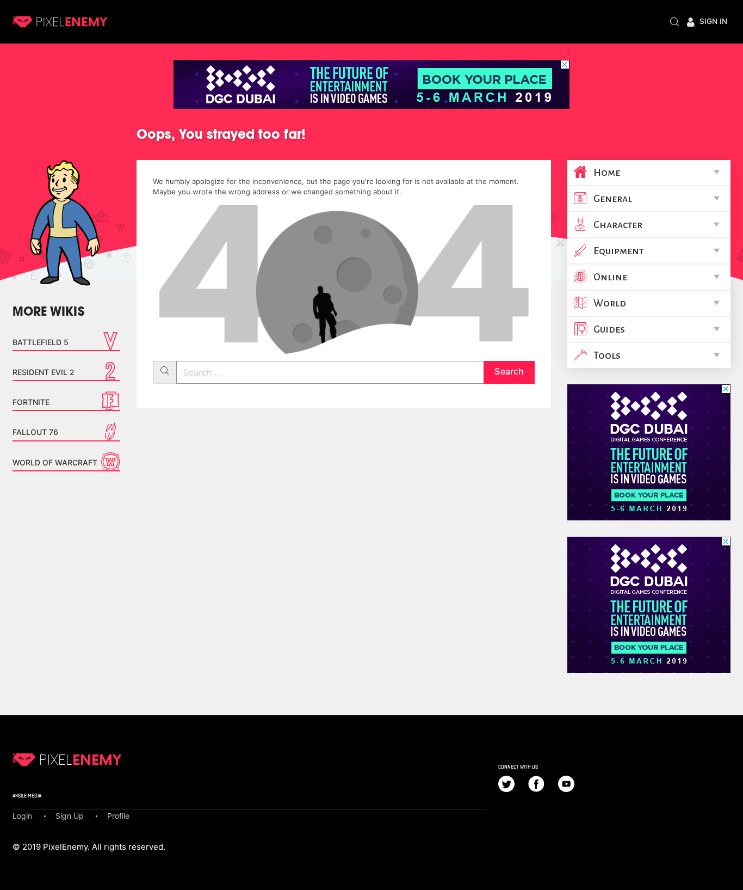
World (609, 303)
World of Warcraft (55, 462)
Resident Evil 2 (44, 372)
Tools (607, 355)
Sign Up (69, 815)
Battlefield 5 (41, 342)
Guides (609, 329)
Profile (118, 815)
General (612, 198)
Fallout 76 (35, 432)
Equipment (618, 250)
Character (617, 224)
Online (610, 277)
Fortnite (31, 402)
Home (606, 172)
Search (508, 371)
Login (22, 815)
